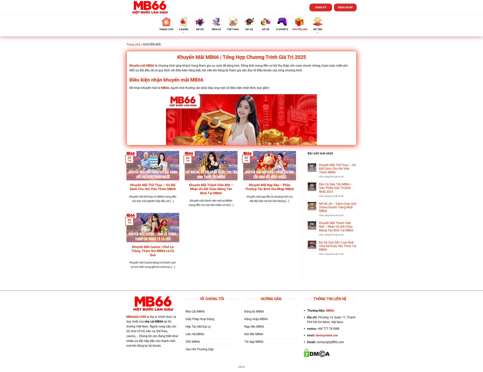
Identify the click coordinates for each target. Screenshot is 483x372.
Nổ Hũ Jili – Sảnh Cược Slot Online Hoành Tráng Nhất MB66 (337, 207)
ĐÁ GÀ (249, 29)
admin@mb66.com (326, 335)
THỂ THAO (233, 29)
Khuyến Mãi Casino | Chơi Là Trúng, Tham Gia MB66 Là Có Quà (153, 251)
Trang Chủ (133, 44)
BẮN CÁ (216, 29)
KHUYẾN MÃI (300, 29)
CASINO (183, 29)
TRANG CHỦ (166, 29)
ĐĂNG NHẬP (345, 7)
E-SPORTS (282, 29)
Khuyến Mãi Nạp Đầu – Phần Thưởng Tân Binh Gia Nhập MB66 (269, 187)
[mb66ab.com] (150, 7)
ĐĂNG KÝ (320, 7)
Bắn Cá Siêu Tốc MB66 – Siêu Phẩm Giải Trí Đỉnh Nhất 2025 (336, 188)
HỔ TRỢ (317, 29)
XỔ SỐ (265, 29)
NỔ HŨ (200, 29)
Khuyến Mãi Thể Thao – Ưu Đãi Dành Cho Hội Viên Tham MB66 (153, 187)
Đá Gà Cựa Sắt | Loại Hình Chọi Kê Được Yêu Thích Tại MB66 (337, 246)
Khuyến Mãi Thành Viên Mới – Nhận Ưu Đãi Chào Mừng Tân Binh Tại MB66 (211, 189)
